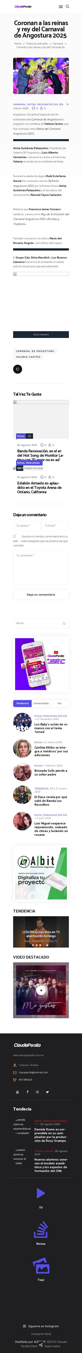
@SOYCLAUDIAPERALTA (44, 1299)
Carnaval (58, 44)
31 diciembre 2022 (48, 719)
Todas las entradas (37, 44)
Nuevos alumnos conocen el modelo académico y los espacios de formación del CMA (51, 1165)
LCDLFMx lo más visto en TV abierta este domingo (41, 934)
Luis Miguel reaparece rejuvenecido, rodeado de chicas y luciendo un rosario (51, 829)
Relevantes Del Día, (43, 941)
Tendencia (22, 703)
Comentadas (41, 703)
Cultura (39, 1151)
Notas (31, 104)
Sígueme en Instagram (43, 1326)
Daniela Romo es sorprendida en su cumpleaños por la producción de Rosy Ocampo (50, 1135)
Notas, (28, 941)
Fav (60, 703)
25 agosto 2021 (27, 445)
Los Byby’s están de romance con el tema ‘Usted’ (51, 728)
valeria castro (28, 357)
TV (51, 788)
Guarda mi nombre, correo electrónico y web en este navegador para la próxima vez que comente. (40, 541)
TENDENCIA (41, 788)
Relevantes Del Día (50, 104)
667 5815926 (25, 1080)
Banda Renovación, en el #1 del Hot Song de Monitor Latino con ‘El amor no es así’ (40, 455)
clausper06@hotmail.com (33, 1072)
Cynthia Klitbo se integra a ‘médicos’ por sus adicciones (51, 751)
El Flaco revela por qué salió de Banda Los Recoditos (50, 801)
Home (17, 44)
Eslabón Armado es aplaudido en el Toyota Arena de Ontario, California (39, 487)
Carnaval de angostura (35, 351)
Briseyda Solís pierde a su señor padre (50, 773)
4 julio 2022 (44, 818)
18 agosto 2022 (27, 477)
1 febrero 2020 (53, 765)
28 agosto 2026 (50, 1124)
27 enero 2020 (53, 742)
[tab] (22, 703)
